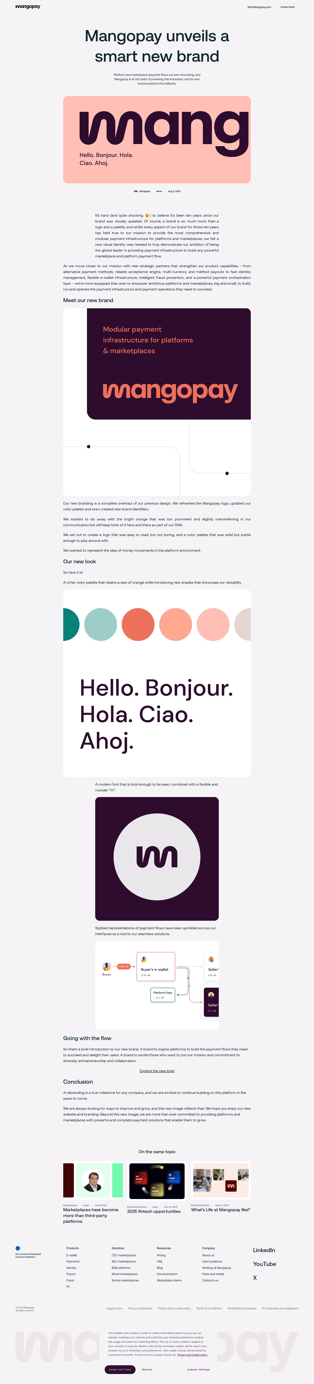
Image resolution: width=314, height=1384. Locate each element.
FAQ (159, 1261)
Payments (73, 1261)
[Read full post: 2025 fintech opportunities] (157, 1181)
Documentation (167, 1274)
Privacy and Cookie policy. (193, 1354)
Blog (160, 1268)
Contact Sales (288, 7)
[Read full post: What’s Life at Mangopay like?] (221, 1180)
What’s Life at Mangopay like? (220, 1209)
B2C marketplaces (124, 1261)
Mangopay (145, 191)
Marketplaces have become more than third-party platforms (90, 1215)
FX (68, 1286)
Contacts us (210, 1280)
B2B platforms (121, 1268)
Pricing (161, 1255)
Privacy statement (140, 1308)
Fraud (70, 1280)
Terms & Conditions (209, 1308)
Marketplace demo (169, 1280)
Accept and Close (120, 1369)
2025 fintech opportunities (154, 1211)
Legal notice (114, 1308)
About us (208, 1255)
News (159, 191)
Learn (86, 1205)
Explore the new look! (157, 1071)
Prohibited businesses (242, 1308)
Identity (71, 1268)
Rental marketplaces (125, 1280)
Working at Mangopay (216, 1268)
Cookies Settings (199, 1369)
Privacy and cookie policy (174, 1308)
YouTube (264, 1263)
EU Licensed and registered (280, 1308)
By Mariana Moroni (136, 1207)
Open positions (212, 1261)
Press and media (213, 1274)
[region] (158, 1351)
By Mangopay (70, 1205)
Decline (147, 1369)
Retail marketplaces (125, 1274)
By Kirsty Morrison (200, 1205)
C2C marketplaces (124, 1255)
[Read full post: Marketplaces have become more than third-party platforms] (93, 1180)
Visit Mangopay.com (259, 7)
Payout (71, 1274)
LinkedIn (264, 1250)
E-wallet (72, 1255)
